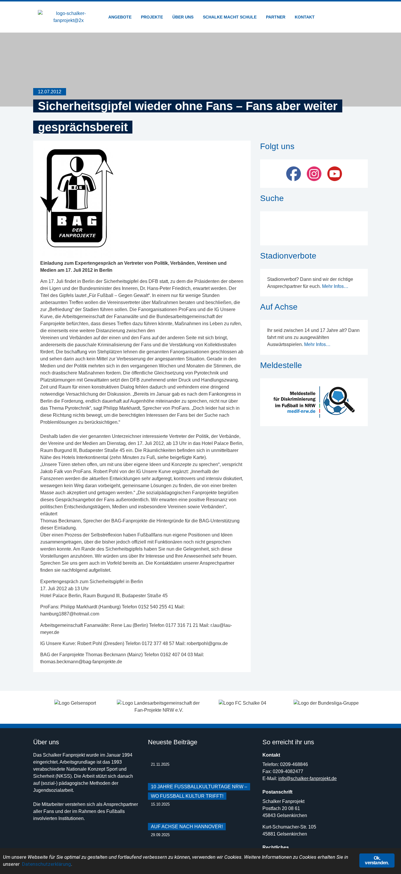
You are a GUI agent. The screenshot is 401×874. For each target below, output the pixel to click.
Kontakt (305, 17)
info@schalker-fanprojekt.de (307, 778)
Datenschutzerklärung (46, 864)
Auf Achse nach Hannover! (187, 826)
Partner (275, 17)
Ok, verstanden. (377, 860)
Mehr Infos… (335, 286)
